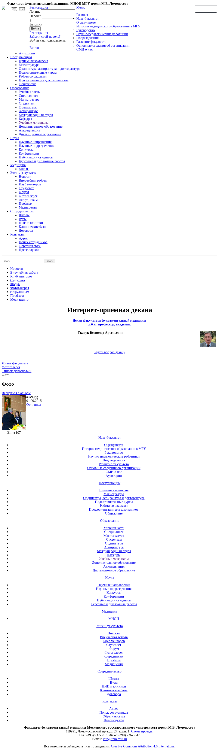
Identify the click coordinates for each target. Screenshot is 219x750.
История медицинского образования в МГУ (108, 26)
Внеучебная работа (33, 180)
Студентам (26, 103)
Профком (25, 203)
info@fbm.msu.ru (115, 739)
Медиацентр (28, 207)
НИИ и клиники (31, 223)
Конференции (29, 153)
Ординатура (28, 107)
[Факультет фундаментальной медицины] (3, 7)
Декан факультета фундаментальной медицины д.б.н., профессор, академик (109, 322)
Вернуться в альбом (16, 393)
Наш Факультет (87, 18)
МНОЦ (24, 169)
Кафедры (25, 119)
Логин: (35, 11)
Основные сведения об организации (103, 45)
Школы (24, 215)
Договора (26, 230)
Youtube (22, 9)
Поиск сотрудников (33, 242)
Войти (34, 47)
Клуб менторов (30, 184)
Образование (19, 88)
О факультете (86, 22)
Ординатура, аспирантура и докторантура (49, 68)
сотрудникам (28, 199)
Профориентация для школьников (43, 80)
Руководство (85, 30)
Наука (14, 138)
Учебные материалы (34, 122)
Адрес (23, 238)
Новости (25, 176)
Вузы (23, 219)
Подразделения (87, 38)
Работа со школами (33, 76)
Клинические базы (32, 226)
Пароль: (35, 16)
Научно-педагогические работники (102, 34)
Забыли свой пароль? (45, 36)
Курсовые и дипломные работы (42, 161)
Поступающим (21, 57)
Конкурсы (26, 149)
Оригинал (33, 404)
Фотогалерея (28, 196)
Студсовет (26, 188)
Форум (24, 192)
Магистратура (29, 65)
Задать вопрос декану (109, 352)
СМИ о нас (84, 49)
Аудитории (27, 53)
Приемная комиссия (33, 61)
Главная (82, 14)
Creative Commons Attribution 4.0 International (143, 746)
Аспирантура (28, 111)
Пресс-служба (29, 250)
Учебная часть (29, 92)
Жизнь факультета (23, 172)
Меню (80, 7)
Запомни (36, 24)
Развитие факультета (91, 41)
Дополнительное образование (40, 126)
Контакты (17, 234)
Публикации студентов (36, 157)
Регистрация (39, 32)
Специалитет (28, 95)
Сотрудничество (22, 211)
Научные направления (35, 142)
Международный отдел (36, 115)
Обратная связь (206, 9)
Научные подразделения (36, 146)
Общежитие (27, 84)
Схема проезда (141, 731)
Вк (15, 9)
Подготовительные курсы (38, 72)
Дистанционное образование (40, 134)
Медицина (18, 165)
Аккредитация (29, 130)
